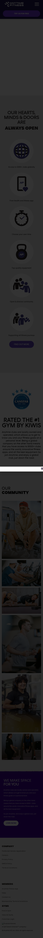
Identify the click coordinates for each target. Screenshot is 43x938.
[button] (42, 468)
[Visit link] (21, 469)
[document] (21, 469)
